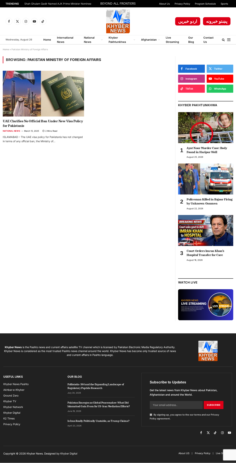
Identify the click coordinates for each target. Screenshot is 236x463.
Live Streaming (172, 39)
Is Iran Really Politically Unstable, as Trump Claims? (98, 421)
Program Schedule (205, 3)
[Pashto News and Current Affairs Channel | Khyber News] (118, 21)
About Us (164, 3)
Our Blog (191, 39)
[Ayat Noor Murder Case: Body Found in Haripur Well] (205, 127)
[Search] (223, 40)
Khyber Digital (68, 453)
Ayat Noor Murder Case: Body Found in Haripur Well (207, 150)
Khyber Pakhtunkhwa (117, 39)
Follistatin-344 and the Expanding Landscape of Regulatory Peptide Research (95, 386)
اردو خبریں (187, 21)
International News (65, 39)
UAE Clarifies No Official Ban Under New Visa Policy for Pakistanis (43, 123)
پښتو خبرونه (216, 21)
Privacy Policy (182, 3)
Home (47, 39)
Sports (224, 3)
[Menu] (228, 40)
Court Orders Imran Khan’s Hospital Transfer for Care (205, 253)
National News (89, 39)
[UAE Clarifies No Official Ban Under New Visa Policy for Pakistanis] (43, 94)
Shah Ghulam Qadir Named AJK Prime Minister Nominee (57, 3)
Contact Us (208, 39)
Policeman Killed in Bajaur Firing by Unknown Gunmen (209, 201)
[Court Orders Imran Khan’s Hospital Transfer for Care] (205, 230)
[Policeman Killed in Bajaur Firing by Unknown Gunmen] (205, 178)
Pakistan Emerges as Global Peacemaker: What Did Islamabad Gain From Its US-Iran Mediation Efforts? (98, 404)
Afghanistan (149, 39)
